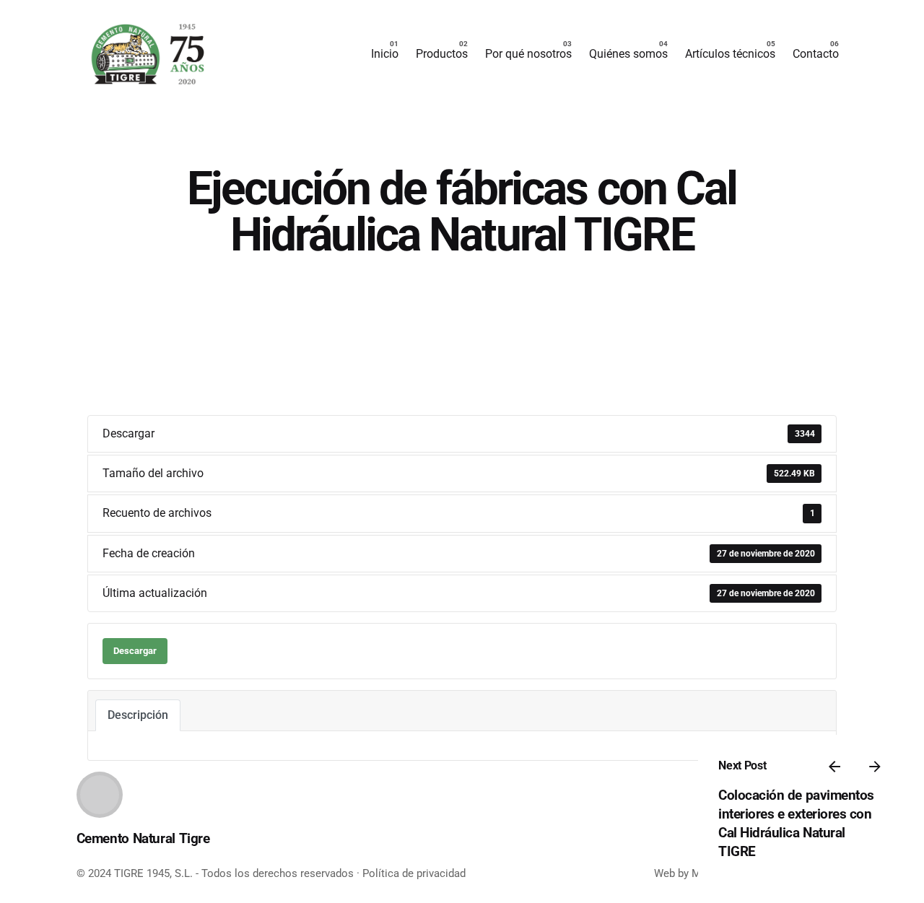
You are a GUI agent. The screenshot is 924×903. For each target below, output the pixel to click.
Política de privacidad (414, 873)
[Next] (875, 766)
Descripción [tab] (138, 715)
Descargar (135, 650)
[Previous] (834, 766)
